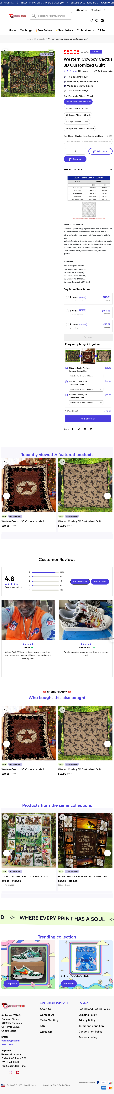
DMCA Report (30, 1085)
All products (39, 39)
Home (28, 39)
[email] (14, 1043)
